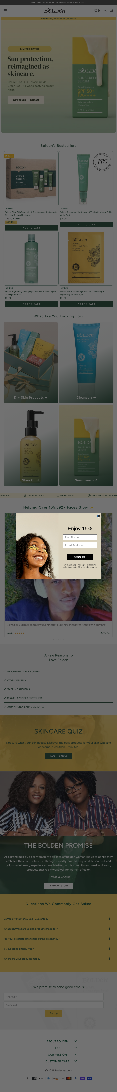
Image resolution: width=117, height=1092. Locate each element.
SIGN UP (80, 557)
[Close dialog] (98, 516)
